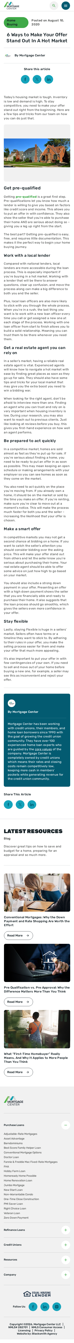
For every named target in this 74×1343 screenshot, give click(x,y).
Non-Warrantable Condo (18, 1194)
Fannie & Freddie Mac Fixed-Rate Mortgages (30, 1162)
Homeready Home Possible (20, 1175)
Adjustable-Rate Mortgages (20, 1134)
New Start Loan (13, 1190)
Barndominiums (13, 1143)
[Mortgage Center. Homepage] (11, 5)
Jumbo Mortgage (14, 1185)
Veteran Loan (12, 1213)
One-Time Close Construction (21, 1199)
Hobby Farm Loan (14, 1171)
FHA (6, 1166)
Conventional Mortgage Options (23, 1152)
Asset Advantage (14, 1138)
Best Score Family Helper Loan (22, 1147)
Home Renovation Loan (18, 1180)
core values (43, 749)
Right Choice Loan (15, 1208)
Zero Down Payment (16, 1217)
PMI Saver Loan (13, 1203)
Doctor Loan (11, 1157)
